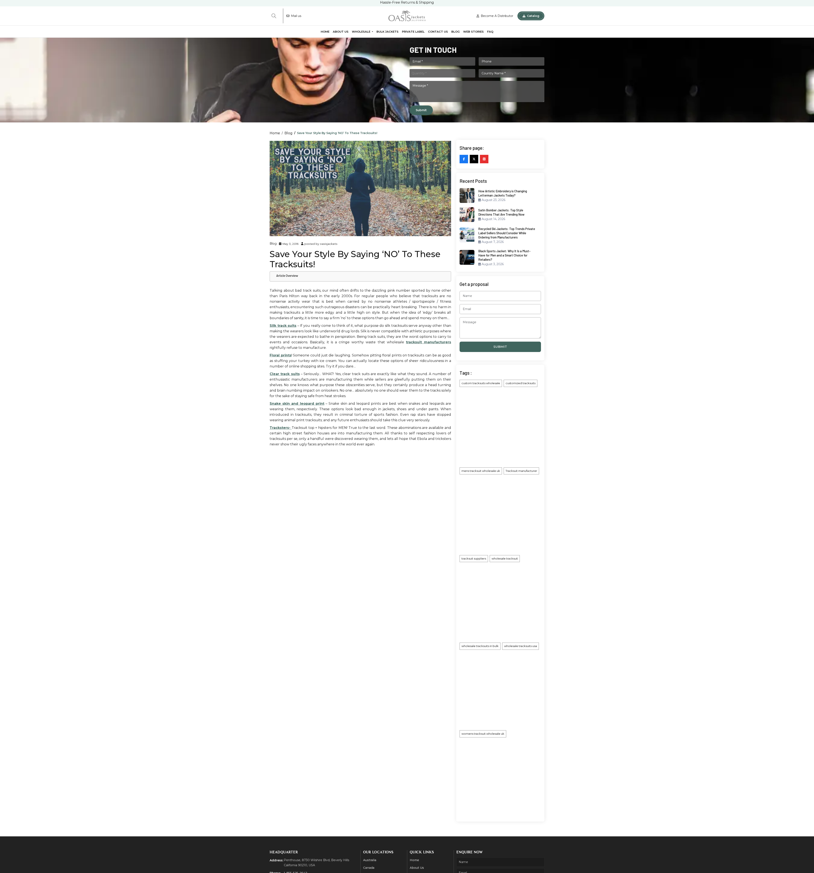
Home (325, 31)
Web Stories (473, 31)
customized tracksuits (520, 383)
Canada (368, 868)
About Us (340, 31)
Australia (369, 860)
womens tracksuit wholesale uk (482, 733)
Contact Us (438, 31)
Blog (455, 31)
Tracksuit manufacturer (521, 471)
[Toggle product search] (274, 16)
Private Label (413, 31)
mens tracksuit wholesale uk (480, 471)
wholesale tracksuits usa (520, 646)
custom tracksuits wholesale (480, 383)
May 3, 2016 (290, 243)
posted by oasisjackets (320, 243)
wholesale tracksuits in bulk (480, 646)
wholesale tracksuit (505, 558)
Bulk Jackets (387, 31)
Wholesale (361, 31)
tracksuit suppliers (473, 558)
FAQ (490, 31)
